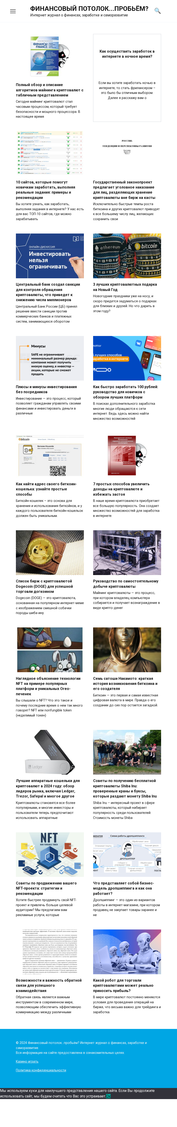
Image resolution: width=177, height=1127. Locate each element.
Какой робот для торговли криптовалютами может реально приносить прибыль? (123, 985)
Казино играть (27, 1062)
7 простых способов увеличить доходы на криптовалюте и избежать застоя (121, 489)
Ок (108, 1096)
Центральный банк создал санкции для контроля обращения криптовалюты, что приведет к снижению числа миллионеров (48, 292)
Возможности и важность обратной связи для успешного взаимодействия (49, 985)
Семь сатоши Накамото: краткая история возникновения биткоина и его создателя (125, 683)
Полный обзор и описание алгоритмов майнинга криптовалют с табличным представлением (49, 90)
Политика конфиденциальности (41, 1070)
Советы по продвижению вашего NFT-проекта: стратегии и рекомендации (46, 888)
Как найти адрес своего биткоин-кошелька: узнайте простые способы (46, 489)
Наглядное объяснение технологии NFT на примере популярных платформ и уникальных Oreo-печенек (48, 686)
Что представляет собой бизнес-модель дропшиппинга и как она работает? (123, 888)
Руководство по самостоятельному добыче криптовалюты (125, 583)
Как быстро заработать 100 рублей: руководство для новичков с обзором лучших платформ (125, 391)
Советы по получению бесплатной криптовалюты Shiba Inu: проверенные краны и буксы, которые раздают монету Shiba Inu (125, 788)
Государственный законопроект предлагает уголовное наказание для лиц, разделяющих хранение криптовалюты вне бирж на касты (124, 190)
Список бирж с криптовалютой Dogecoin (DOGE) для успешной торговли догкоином (44, 586)
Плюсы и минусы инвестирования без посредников (46, 389)
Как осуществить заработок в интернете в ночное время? (127, 53)
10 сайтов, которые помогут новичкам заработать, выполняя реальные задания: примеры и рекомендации (45, 190)
